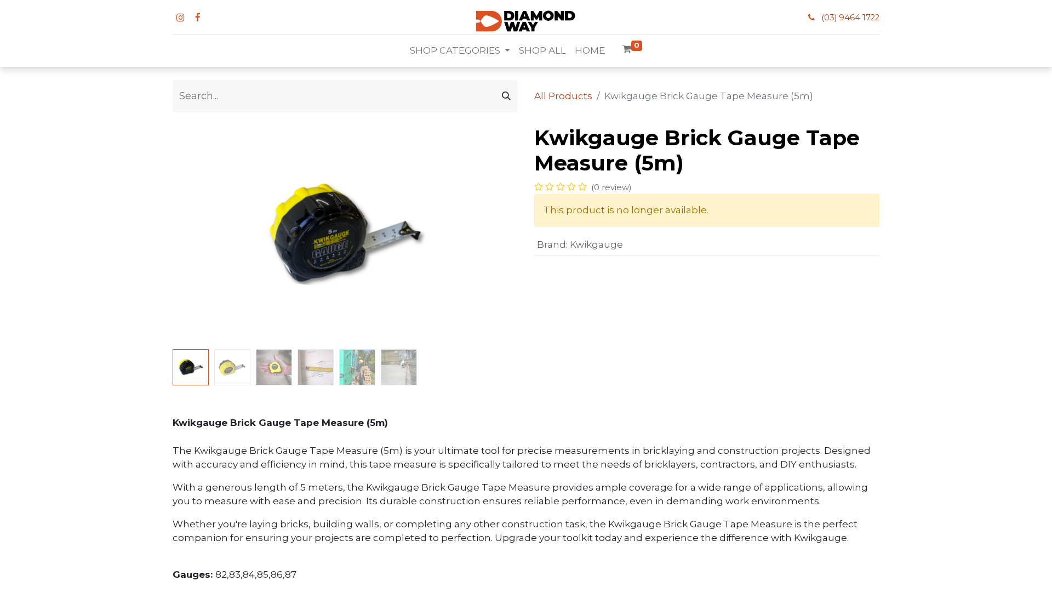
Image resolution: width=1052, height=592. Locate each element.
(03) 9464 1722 (850, 17)
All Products (563, 95)
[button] (199, 235)
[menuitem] (542, 50)
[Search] (506, 96)
